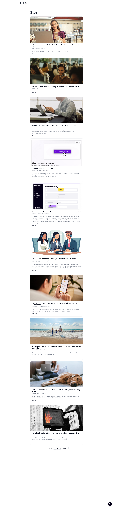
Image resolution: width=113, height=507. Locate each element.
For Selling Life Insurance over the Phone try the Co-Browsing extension (56, 347)
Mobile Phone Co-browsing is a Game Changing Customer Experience (55, 304)
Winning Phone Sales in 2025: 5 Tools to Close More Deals (54, 125)
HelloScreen (25, 3)
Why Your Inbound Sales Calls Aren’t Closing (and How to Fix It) (56, 45)
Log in (86, 3)
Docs (70, 3)
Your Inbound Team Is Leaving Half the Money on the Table (55, 87)
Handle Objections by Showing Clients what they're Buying (55, 433)
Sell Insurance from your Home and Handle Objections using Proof (56, 390)
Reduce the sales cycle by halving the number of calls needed (56, 212)
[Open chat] (110, 504)
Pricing (65, 3)
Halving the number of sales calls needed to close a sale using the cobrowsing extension (54, 259)
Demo (80, 3)
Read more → (35, 53)
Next (64, 448)
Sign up (93, 3)
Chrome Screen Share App (42, 169)
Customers (75, 3)
